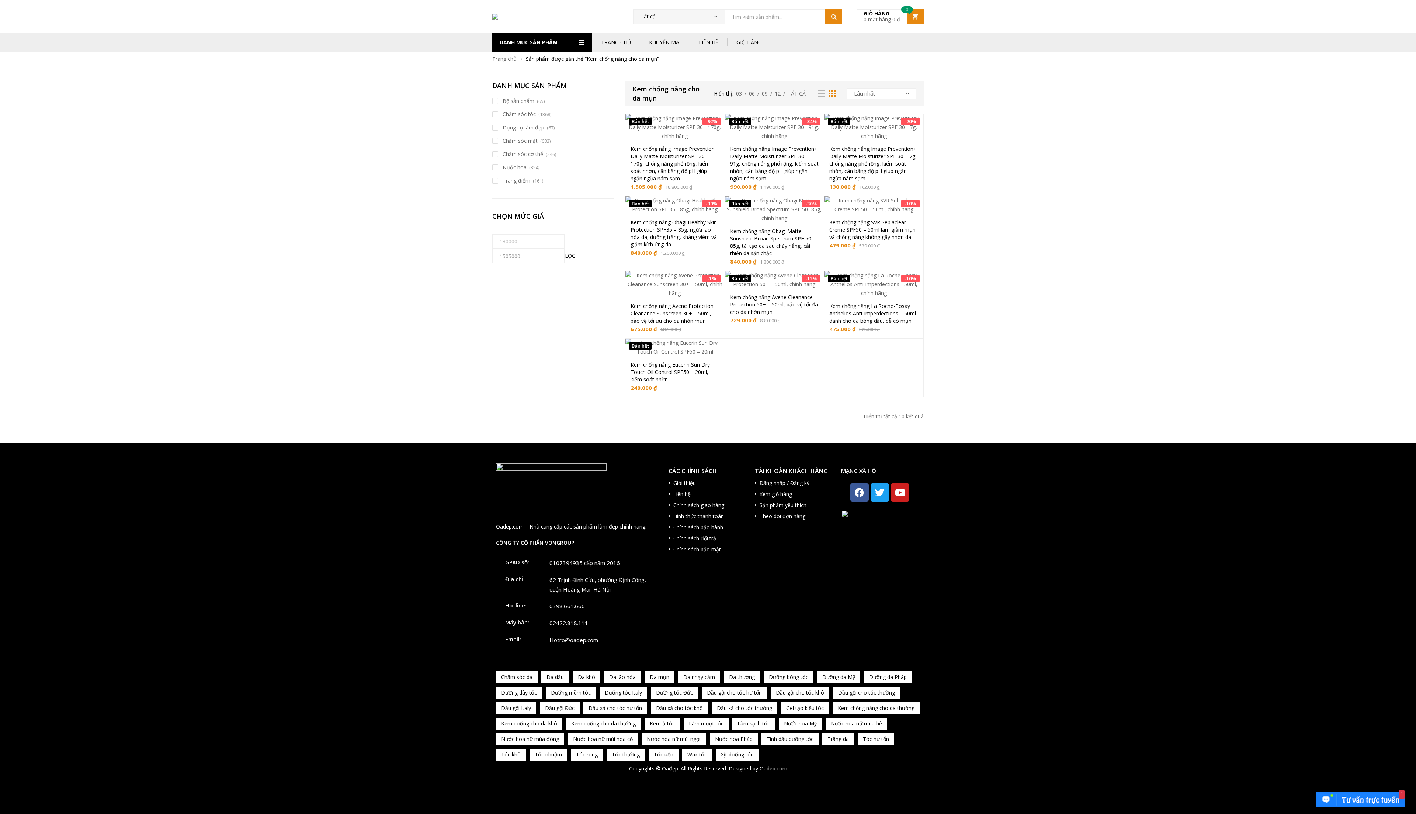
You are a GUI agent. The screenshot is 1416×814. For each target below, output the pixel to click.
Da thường (742, 676)
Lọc (570, 255)
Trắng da (838, 738)
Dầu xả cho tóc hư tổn (615, 707)
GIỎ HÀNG (749, 42)
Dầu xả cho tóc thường (744, 707)
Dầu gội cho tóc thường (866, 692)
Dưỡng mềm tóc (571, 692)
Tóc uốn (663, 754)
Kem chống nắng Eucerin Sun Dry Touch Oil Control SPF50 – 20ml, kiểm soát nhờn (670, 372)
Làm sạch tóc (754, 723)
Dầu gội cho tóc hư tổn (734, 692)
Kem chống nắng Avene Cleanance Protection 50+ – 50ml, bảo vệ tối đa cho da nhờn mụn (774, 304)
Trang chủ (504, 58)
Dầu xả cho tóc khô (679, 707)
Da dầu (555, 676)
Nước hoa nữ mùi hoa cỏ (603, 738)
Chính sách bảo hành (698, 527)
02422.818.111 (568, 623)
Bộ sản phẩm (518, 100)
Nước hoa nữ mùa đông (530, 738)
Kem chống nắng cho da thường (876, 707)
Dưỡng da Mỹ (838, 676)
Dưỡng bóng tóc (788, 676)
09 (765, 93)
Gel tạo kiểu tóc (805, 707)
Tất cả (797, 93)
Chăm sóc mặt (520, 140)
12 (778, 93)
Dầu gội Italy (516, 707)
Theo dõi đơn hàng (782, 516)
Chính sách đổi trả (694, 538)
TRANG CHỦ (616, 42)
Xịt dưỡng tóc (737, 754)
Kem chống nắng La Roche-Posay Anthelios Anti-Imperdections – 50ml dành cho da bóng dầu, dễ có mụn (872, 313)
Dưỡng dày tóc (519, 692)
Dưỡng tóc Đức (674, 692)
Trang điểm (516, 180)
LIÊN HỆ (708, 42)
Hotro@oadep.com (573, 640)
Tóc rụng (587, 754)
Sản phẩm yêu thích (783, 505)
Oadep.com (773, 768)
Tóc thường (626, 754)
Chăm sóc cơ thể (523, 153)
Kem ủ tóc (662, 723)
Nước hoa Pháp (734, 738)
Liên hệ (682, 494)
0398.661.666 (567, 606)
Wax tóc (697, 754)
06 (752, 93)
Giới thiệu (684, 482)
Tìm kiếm (833, 16)
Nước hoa (515, 167)
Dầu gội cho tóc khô (800, 692)
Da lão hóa (622, 676)
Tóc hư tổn (876, 738)
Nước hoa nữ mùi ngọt (674, 738)
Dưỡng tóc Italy (623, 692)
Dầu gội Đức (560, 707)
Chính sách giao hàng (698, 505)
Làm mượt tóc (706, 723)
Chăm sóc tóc (519, 114)
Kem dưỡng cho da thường (603, 723)
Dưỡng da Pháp (888, 676)
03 (739, 93)
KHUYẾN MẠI (665, 42)
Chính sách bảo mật (697, 549)
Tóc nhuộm (548, 754)
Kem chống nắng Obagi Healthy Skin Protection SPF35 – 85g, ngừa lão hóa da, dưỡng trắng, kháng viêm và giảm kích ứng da (674, 233)
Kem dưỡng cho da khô (529, 723)
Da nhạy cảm (699, 676)
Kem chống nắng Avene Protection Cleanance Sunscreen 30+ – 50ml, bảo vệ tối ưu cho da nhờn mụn (672, 313)
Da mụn (659, 676)
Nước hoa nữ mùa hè (856, 723)
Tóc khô (511, 754)
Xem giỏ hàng (776, 494)
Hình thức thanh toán (698, 516)
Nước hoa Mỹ (800, 723)
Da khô (586, 676)
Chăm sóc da (516, 676)
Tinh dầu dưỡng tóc (790, 738)
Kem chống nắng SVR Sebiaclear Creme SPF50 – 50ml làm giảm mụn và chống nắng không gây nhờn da (872, 229)
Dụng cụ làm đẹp (523, 127)
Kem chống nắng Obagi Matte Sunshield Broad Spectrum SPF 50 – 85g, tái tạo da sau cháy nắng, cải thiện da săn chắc (773, 242)
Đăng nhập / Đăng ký (784, 482)
